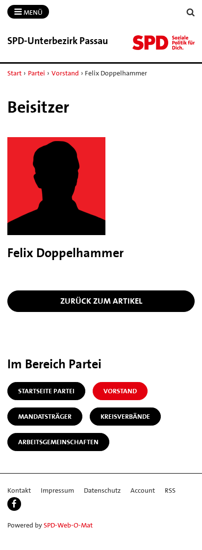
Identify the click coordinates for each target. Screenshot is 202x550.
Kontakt (19, 490)
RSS (170, 490)
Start (14, 73)
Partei (36, 73)
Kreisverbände (125, 416)
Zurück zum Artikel (101, 300)
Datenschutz (102, 490)
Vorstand (65, 73)
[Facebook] (14, 504)
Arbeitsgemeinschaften (58, 441)
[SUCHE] (190, 12)
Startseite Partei (46, 390)
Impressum (57, 490)
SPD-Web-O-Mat (68, 525)
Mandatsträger (45, 416)
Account (142, 490)
